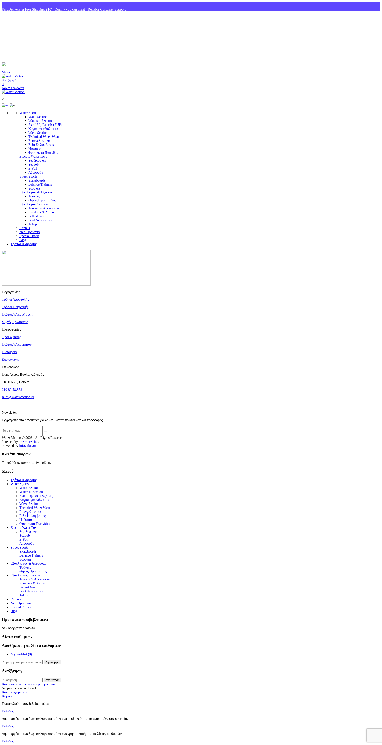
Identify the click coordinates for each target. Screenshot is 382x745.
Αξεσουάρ (35, 172)
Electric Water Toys (33, 156)
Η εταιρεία (9, 352)
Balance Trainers (40, 184)
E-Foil (32, 168)
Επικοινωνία (10, 359)
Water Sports (28, 113)
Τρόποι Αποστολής (15, 299)
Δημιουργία (52, 662)
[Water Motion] (13, 76)
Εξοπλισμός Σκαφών (34, 204)
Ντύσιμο (34, 148)
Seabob (33, 164)
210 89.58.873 (12, 389)
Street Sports (28, 176)
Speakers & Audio (41, 212)
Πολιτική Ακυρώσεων (17, 314)
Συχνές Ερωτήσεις (15, 322)
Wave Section (38, 133)
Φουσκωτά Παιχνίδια (43, 152)
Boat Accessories (40, 220)
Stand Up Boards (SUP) (45, 125)
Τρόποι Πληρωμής (24, 244)
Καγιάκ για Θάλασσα (43, 129)
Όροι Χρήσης (11, 337)
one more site (28, 442)
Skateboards (36, 180)
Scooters (34, 188)
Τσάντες (34, 196)
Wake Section (38, 117)
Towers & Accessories (43, 208)
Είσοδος (7, 711)
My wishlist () (21, 654)
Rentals (24, 228)
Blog (22, 240)
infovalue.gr (27, 445)
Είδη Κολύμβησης (41, 144)
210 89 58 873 (18, 37)
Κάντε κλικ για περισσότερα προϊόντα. (29, 684)
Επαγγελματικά (39, 140)
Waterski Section (40, 121)
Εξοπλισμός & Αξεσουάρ (37, 192)
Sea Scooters (37, 160)
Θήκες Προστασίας (41, 200)
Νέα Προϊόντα (29, 232)
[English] (6, 105)
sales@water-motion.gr (24, 64)
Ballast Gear (37, 216)
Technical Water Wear (43, 136)
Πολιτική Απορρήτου (17, 344)
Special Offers (29, 236)
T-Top (32, 224)
